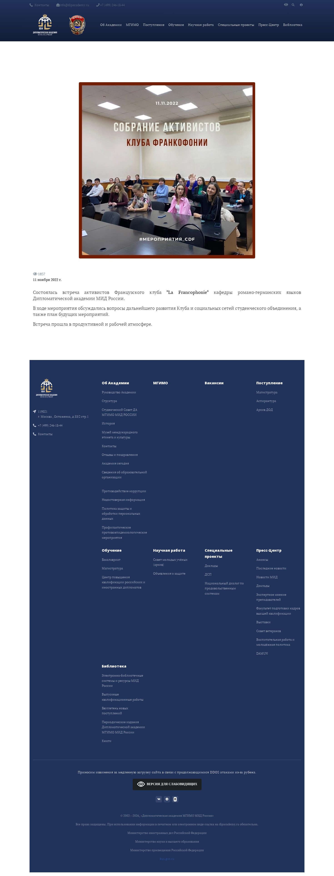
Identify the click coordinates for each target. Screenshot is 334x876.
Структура (109, 401)
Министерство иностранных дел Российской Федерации (167, 833)
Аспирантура (266, 401)
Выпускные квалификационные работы (122, 697)
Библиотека (292, 24)
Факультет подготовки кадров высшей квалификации (278, 610)
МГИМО (132, 24)
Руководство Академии (119, 392)
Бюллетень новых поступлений (115, 710)
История (108, 423)
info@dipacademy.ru (74, 5)
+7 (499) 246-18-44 (112, 5)
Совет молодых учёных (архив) (170, 562)
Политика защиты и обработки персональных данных (121, 513)
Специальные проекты (236, 24)
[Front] (46, 388)
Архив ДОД (264, 409)
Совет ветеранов (268, 631)
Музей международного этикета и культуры (120, 434)
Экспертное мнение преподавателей (271, 597)
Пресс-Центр (268, 24)
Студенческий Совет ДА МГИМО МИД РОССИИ (119, 412)
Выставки (263, 622)
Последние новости (271, 568)
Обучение (176, 24)
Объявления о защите (169, 573)
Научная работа (201, 24)
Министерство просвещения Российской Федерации (167, 850)
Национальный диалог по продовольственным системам (224, 588)
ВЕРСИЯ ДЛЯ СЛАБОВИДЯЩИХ (172, 784)
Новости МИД (267, 577)
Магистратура (266, 392)
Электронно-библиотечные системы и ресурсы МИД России (122, 680)
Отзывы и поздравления (120, 454)
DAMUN (262, 653)
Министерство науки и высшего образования (167, 842)
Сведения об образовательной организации (124, 474)
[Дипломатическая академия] (45, 24)
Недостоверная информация (123, 499)
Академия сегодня (115, 463)
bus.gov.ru (167, 859)
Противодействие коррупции (124, 491)
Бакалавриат (111, 559)
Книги (106, 741)
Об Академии (111, 24)
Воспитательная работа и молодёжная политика (275, 642)
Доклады (211, 565)
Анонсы (262, 559)
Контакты (42, 5)
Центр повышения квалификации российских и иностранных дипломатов (123, 582)
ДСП (208, 574)
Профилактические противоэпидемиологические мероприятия (124, 532)
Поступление (153, 24)
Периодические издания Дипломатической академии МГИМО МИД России (123, 727)
